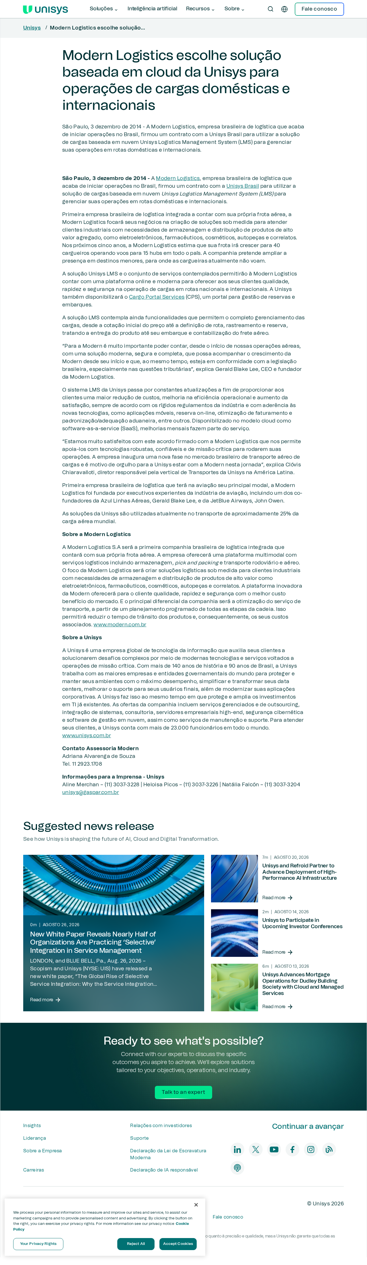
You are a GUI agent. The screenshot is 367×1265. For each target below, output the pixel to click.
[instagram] (311, 1149)
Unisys (32, 28)
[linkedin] (237, 1149)
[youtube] (274, 1149)
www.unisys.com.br (86, 735)
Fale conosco (228, 1217)
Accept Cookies (178, 1244)
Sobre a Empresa (42, 1151)
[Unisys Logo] (45, 9)
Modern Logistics (178, 178)
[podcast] (237, 1168)
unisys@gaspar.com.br (90, 792)
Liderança (34, 1138)
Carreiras (33, 1170)
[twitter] (256, 1149)
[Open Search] (270, 9)
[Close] (196, 1204)
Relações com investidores (161, 1125)
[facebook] (292, 1149)
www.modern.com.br (119, 624)
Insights (32, 1125)
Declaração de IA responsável (164, 1170)
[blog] (329, 1149)
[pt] (284, 9)
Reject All (136, 1244)
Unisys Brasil (243, 186)
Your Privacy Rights (38, 1244)
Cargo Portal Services (157, 297)
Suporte (139, 1138)
